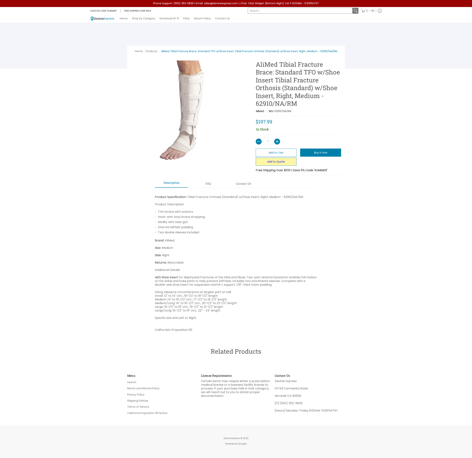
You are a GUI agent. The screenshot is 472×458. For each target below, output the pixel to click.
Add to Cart (276, 152)
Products (151, 51)
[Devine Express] (102, 18)
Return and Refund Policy (143, 388)
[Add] (277, 141)
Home (139, 51)
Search (131, 382)
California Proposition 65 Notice (147, 413)
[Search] (355, 11)
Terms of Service (138, 407)
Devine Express (232, 438)
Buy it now (320, 152)
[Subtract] (259, 141)
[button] (367, 10)
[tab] (171, 184)
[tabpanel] (236, 262)
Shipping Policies (137, 401)
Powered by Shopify (236, 443)
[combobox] (300, 11)
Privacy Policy (136, 394)
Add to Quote (276, 161)
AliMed (260, 111)
